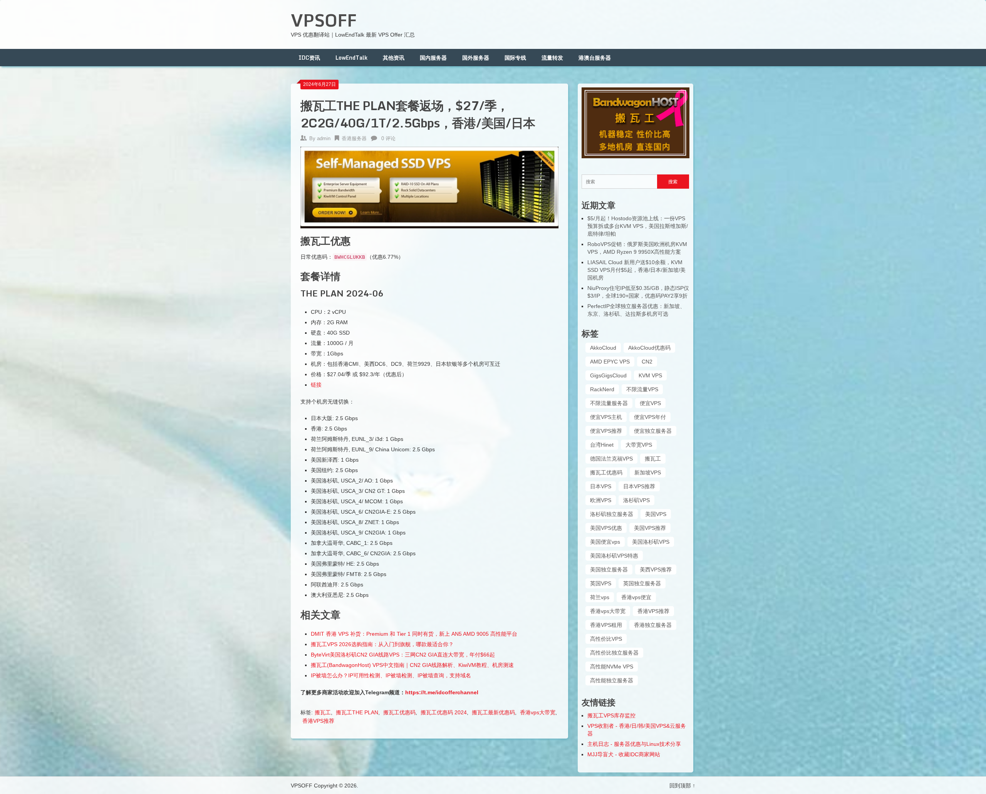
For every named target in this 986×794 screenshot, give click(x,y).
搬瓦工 (323, 712)
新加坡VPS (647, 472)
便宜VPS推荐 (606, 431)
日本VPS (600, 486)
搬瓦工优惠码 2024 (444, 712)
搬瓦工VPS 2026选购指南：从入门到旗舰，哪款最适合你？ (382, 644)
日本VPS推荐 (639, 486)
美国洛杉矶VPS (650, 542)
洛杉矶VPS (636, 500)
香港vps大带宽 (537, 712)
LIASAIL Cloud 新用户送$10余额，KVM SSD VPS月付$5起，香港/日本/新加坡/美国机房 (636, 270)
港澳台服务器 (595, 57)
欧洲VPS (600, 500)
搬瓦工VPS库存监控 (611, 715)
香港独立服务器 (653, 625)
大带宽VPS (638, 445)
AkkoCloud (603, 348)
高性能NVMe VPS (611, 666)
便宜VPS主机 (606, 417)
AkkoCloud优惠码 (649, 348)
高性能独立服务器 (611, 680)
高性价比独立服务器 (614, 653)
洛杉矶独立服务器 (611, 514)
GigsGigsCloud (608, 375)
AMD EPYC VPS (610, 361)
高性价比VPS (606, 639)
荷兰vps (599, 597)
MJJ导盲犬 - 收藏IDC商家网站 (623, 754)
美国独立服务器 (609, 569)
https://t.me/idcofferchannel (441, 692)
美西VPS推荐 (656, 569)
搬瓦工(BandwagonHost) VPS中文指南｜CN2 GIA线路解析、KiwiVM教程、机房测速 (412, 665)
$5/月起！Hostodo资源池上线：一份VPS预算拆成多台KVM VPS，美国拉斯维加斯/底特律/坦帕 (637, 226)
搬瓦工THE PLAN (357, 712)
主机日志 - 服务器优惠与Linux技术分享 (634, 744)
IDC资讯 (309, 57)
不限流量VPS (642, 389)
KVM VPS (650, 375)
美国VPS (655, 514)
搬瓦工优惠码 (399, 712)
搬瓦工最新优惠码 (493, 712)
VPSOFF (324, 20)
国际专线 (515, 57)
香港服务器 (354, 138)
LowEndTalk (351, 57)
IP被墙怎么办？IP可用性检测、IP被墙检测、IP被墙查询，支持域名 (391, 675)
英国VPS (600, 583)
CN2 (647, 361)
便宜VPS (650, 403)
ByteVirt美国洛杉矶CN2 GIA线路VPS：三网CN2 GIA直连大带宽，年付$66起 (403, 655)
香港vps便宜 (636, 597)
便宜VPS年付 (650, 417)
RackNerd (602, 389)
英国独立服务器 (642, 583)
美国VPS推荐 (650, 528)
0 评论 (388, 138)
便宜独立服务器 (653, 431)
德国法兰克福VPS (611, 459)
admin (323, 138)
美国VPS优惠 (606, 528)
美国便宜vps (605, 542)
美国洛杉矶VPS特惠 (614, 556)
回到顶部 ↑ (682, 785)
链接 (316, 385)
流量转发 (552, 57)
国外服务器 (475, 57)
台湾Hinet (602, 445)
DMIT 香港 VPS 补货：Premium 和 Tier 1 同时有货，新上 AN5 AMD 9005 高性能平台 (414, 634)
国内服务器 (433, 57)
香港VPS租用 (606, 625)
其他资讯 (393, 57)
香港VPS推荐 (318, 721)
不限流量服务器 (609, 403)
